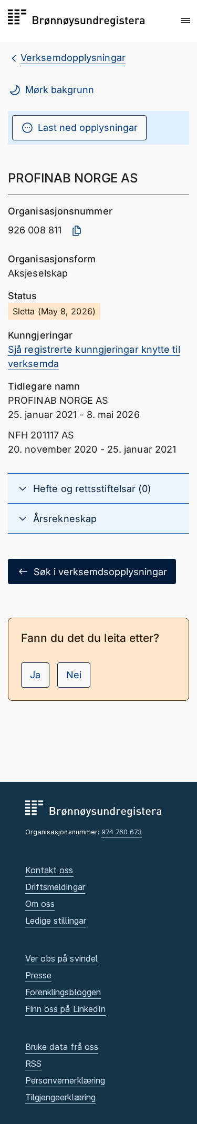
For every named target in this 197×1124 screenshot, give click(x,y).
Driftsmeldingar (55, 887)
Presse (38, 975)
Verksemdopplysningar (73, 57)
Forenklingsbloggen (63, 992)
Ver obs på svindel (61, 958)
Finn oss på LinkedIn (65, 1009)
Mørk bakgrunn (59, 89)
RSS (33, 1063)
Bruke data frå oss (62, 1046)
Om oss (40, 903)
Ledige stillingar (56, 920)
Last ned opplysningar (88, 127)
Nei (73, 674)
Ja (35, 674)
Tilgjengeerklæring (60, 1097)
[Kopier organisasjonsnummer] (76, 230)
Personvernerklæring (65, 1080)
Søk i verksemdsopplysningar (100, 571)
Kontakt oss (49, 870)
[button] (185, 20)
